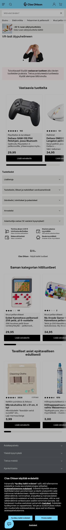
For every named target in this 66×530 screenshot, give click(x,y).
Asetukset (46, 503)
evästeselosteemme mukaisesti (18, 489)
